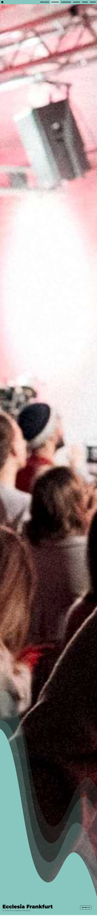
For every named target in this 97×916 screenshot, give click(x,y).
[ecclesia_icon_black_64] (2, 1)
